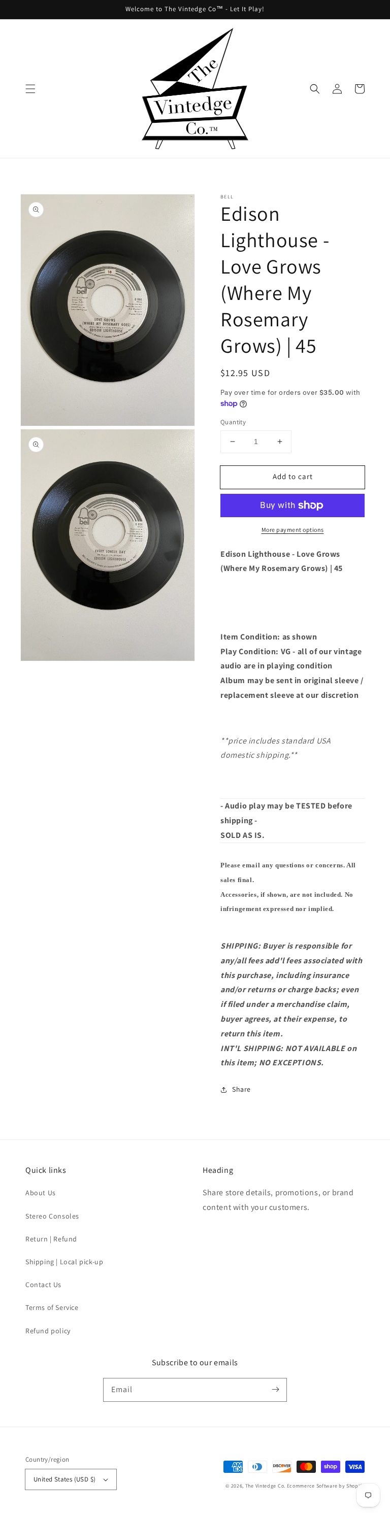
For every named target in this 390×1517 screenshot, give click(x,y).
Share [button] (241, 1089)
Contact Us (43, 1284)
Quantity (233, 422)
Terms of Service (52, 1307)
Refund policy (48, 1330)
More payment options (293, 529)
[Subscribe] (275, 1389)
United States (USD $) (64, 1479)
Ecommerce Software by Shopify (326, 1485)
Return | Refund (51, 1238)
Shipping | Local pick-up (64, 1261)
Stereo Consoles (52, 1216)
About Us (40, 1192)
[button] (30, 89)
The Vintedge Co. (265, 1485)
